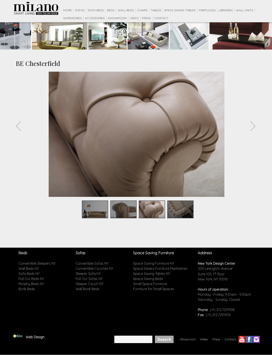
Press (146, 18)
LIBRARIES (226, 10)
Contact (161, 18)
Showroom (117, 18)
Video (134, 18)
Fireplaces (207, 10)
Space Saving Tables (180, 10)
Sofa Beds (96, 10)
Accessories (95, 18)
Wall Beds (126, 10)
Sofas (80, 10)
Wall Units (244, 10)
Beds (111, 10)
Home (67, 10)
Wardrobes (72, 18)
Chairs (142, 10)
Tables (156, 10)
